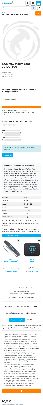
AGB (35, 306)
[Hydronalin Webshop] (13, 3)
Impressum (9, 306)
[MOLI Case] (32, 248)
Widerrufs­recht (31, 313)
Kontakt (29, 320)
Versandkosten (20, 326)
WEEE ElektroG (7, 326)
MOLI (11, 260)
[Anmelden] (27, 3)
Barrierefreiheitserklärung (14, 313)
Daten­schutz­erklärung (23, 306)
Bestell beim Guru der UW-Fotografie (22, 294)
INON (3, 12)
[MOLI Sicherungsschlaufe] (11, 248)
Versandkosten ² (16, 268)
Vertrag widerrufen (17, 320)
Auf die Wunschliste (10, 99)
